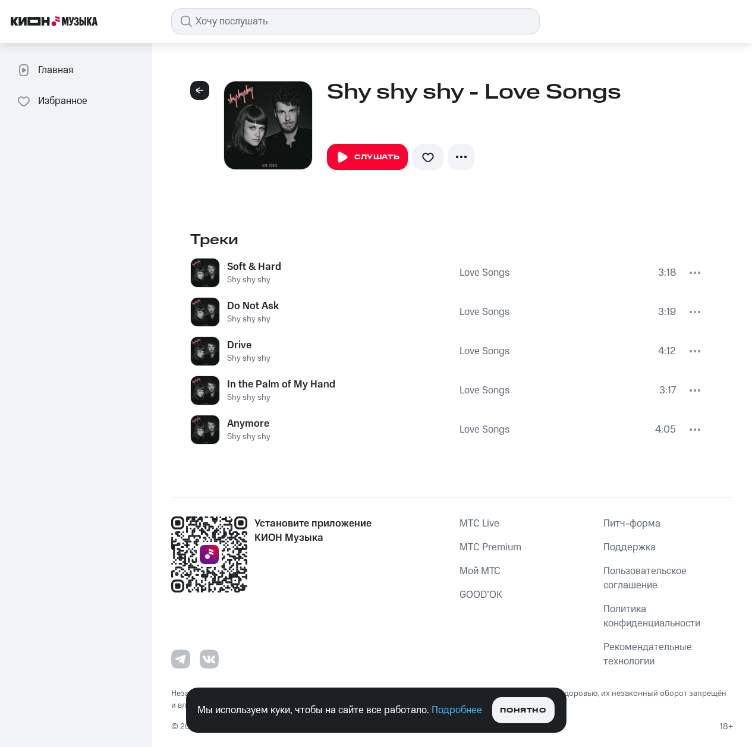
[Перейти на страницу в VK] (209, 659)
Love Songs (484, 273)
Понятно (523, 710)
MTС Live (479, 523)
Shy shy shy (248, 280)
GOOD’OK (481, 595)
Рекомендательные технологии (647, 654)
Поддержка (629, 547)
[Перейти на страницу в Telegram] (180, 659)
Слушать (376, 157)
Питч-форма (631, 523)
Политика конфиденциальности (651, 616)
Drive (239, 345)
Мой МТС (480, 571)
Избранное (62, 101)
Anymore (248, 424)
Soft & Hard (254, 267)
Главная (55, 70)
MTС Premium (490, 547)
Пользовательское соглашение (645, 578)
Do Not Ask (253, 306)
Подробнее (457, 710)
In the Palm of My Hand (281, 384)
